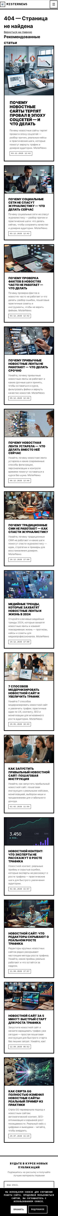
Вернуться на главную (18, 32)
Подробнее (38, 1209)
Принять (19, 1209)
